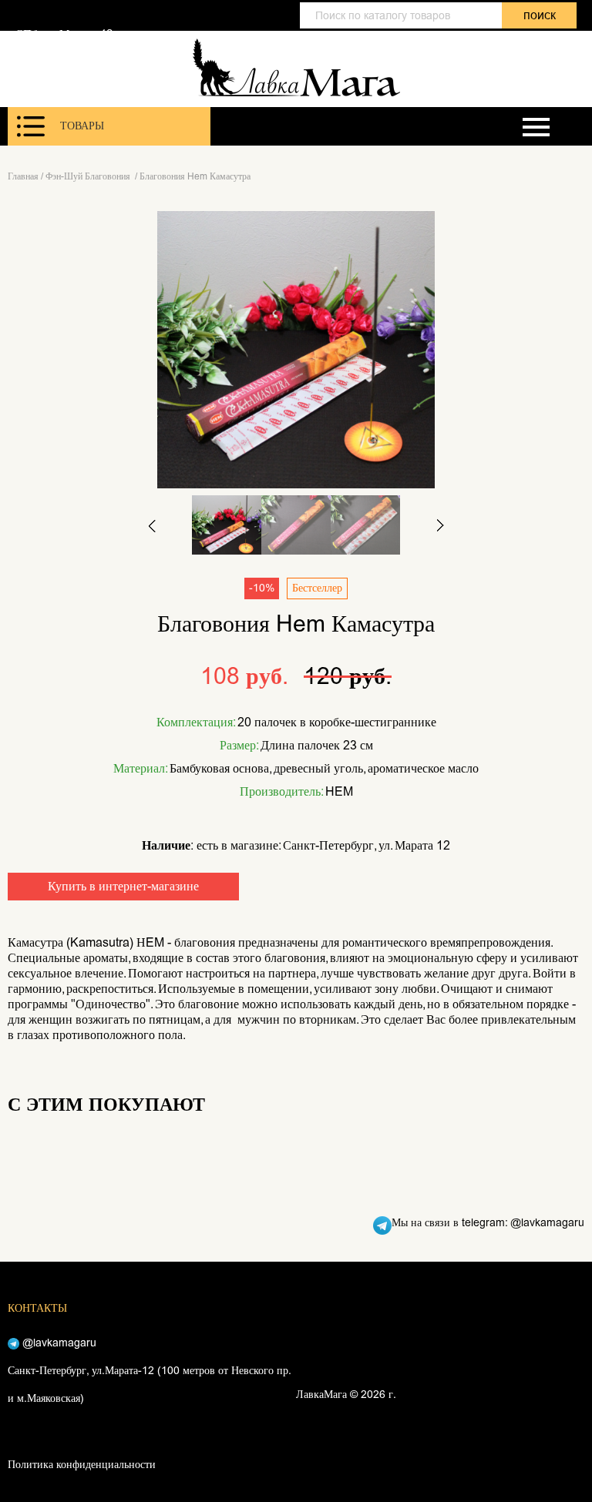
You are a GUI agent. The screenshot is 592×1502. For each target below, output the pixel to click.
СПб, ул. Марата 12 (64, 34)
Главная (23, 176)
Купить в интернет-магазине (123, 886)
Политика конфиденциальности (82, 1464)
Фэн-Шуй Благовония (89, 176)
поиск (539, 15)
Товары (82, 125)
